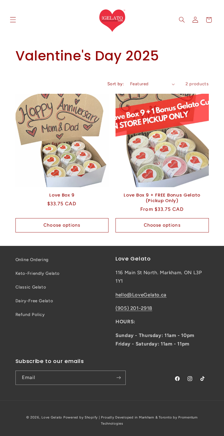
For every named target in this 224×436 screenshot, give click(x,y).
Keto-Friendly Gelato (37, 273)
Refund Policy (30, 314)
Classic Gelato (30, 287)
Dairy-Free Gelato (34, 300)
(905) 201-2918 (134, 308)
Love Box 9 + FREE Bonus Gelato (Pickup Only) (162, 197)
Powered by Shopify (80, 417)
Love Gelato (51, 417)
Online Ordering (32, 259)
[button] (13, 20)
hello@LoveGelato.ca (141, 295)
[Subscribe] (118, 378)
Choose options (61, 225)
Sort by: (115, 83)
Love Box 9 (61, 195)
